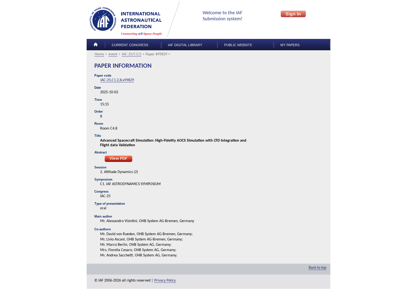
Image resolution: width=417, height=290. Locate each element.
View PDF (118, 158)
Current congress (130, 45)
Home (99, 54)
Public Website (238, 45)
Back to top (317, 268)
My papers (289, 45)
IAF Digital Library (185, 45)
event (113, 54)
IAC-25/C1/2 (131, 54)
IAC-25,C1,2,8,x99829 (117, 80)
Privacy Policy (165, 281)
